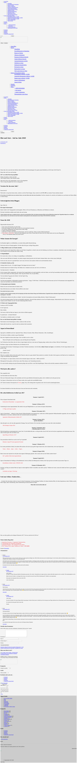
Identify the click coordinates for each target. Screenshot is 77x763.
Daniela (7, 570)
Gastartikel (6, 715)
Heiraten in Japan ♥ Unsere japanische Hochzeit (13, 442)
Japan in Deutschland (8, 716)
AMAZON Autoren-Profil (8, 33)
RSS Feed (6, 32)
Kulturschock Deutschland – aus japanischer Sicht (13, 401)
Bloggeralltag (6, 548)
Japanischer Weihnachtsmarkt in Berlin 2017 (12, 417)
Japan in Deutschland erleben (9, 15)
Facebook (6, 29)
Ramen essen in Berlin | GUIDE (13, 18)
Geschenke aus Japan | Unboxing (10, 471)
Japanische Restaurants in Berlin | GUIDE (15, 17)
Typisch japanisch (7, 725)
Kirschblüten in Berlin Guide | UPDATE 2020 (13, 463)
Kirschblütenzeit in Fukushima (13, 4)
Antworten (5, 566)
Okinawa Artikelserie (11, 6)
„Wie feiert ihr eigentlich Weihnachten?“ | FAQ (12, 647)
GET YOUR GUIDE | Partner (9, 706)
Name (1, 638)
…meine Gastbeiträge (11, 26)
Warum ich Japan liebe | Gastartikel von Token (11, 648)
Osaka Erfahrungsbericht (12, 8)
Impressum (6, 701)
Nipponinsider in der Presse (12, 27)
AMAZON (6, 705)
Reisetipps (6, 723)
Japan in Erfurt (10, 20)
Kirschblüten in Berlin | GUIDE (13, 16)
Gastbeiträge (6, 704)
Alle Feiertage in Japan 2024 (9, 425)
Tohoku (19, 382)
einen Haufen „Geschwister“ (8, 233)
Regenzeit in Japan (11, 12)
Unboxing (6, 726)
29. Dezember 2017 (9, 571)
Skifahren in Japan (11, 10)
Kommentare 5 (3, 143)
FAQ (5, 713)
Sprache (5, 21)
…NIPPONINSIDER (12, 24)
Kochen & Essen (7, 719)
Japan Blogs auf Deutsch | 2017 (9, 434)
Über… (5, 23)
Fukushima (10, 3)
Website (1, 642)
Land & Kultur (6, 721)
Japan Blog (6, 1)
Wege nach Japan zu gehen (12, 14)
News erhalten (6, 703)
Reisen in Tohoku (11, 5)
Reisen (5, 2)
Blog (5, 699)
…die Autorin (10, 25)
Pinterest (5, 31)
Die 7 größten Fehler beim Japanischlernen (12, 456)
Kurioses (5, 720)
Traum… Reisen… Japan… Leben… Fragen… (13, 449)
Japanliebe (6, 718)
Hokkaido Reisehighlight (12, 11)
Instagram (6, 30)
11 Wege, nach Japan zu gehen (9, 408)
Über (5, 700)
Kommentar (2, 636)
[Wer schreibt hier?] (4, 739)
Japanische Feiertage (7, 717)
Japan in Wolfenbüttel (11, 19)
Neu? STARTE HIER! (8, 698)
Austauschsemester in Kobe (13, 9)
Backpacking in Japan (12, 13)
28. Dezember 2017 (3, 141)
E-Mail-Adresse (3, 640)
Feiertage (5, 22)
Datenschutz (6, 702)
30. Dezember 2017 (6, 609)
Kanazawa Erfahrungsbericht (13, 7)
